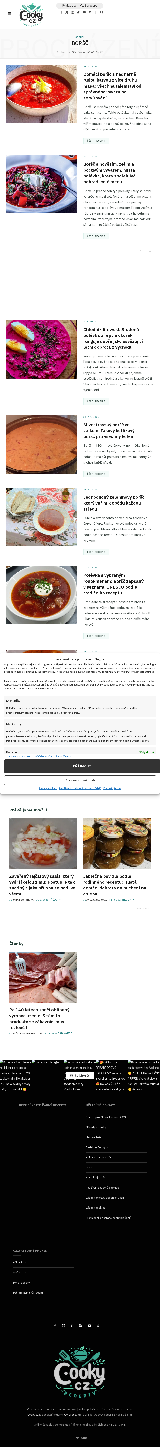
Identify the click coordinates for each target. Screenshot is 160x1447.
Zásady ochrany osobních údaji (105, 1197)
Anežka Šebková (96, 900)
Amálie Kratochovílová (27, 1033)
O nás (89, 1167)
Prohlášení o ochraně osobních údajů (80, 788)
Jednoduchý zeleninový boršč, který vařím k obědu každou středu (114, 503)
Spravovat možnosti (80, 780)
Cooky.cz (33, 1414)
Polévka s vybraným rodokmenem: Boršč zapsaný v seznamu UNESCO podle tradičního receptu (113, 584)
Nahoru (81, 1438)
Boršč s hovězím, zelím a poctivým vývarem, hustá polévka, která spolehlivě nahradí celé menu (109, 173)
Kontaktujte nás (112, 788)
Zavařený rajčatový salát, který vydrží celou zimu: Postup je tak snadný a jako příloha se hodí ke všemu (42, 885)
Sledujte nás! (82, 1075)
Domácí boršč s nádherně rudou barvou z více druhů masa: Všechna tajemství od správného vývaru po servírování (112, 85)
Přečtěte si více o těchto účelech (53, 756)
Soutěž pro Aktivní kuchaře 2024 (106, 1117)
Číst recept (96, 140)
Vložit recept (88, 5)
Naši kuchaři (93, 1137)
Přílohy (55, 899)
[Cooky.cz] (31, 16)
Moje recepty (21, 1283)
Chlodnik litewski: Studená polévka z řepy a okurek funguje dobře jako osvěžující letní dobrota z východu (113, 338)
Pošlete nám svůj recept (28, 1292)
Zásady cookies (48, 788)
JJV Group (69, 1414)
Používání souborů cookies (102, 1187)
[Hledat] (99, 12)
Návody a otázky (96, 1127)
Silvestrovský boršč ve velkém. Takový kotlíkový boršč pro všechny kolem (109, 430)
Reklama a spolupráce (99, 1157)
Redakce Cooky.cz (97, 1147)
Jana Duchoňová (23, 900)
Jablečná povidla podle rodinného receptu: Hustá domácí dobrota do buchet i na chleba (114, 885)
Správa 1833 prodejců (20, 756)
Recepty (128, 899)
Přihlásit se (20, 1262)
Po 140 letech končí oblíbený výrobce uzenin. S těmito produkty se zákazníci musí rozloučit (39, 1018)
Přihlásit (69, 5)
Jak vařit (65, 1033)
